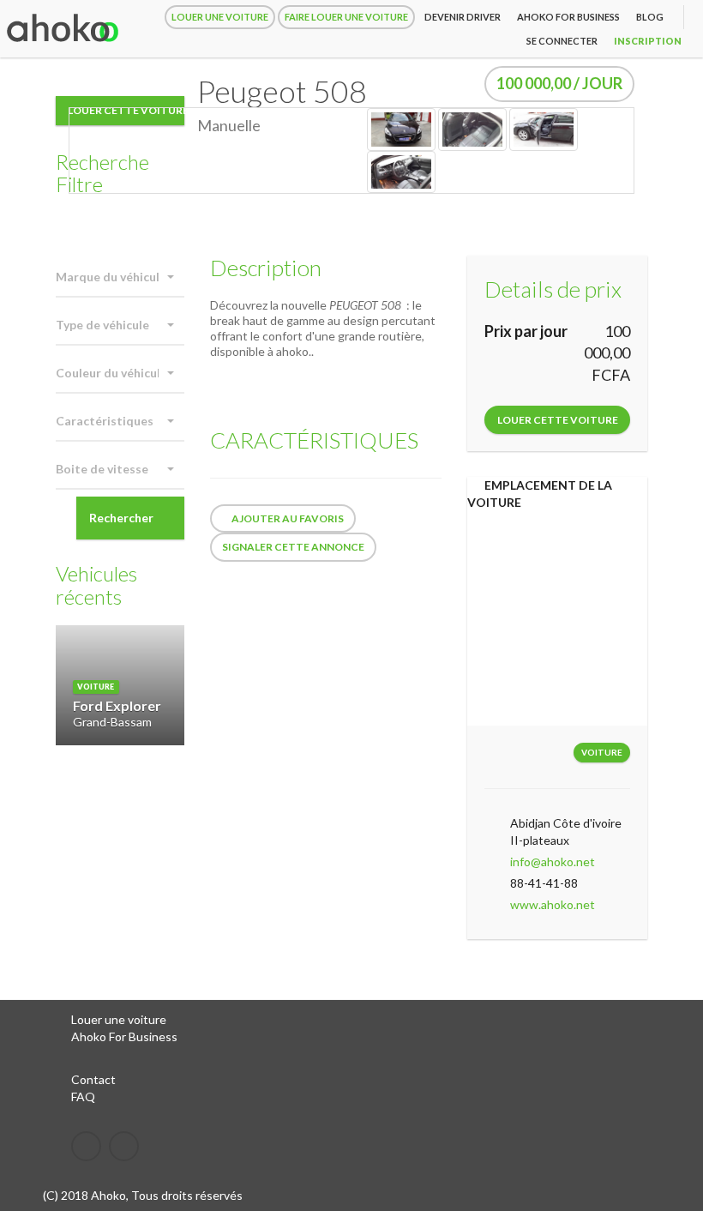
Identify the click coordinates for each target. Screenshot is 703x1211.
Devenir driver (462, 16)
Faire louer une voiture (346, 16)
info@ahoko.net (552, 861)
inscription (648, 40)
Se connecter (562, 40)
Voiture (601, 752)
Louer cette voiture (557, 419)
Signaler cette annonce (293, 546)
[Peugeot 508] (401, 128)
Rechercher (121, 517)
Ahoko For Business (124, 1036)
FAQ (83, 1096)
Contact (93, 1079)
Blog (650, 16)
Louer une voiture (219, 16)
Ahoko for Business (568, 16)
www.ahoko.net (552, 904)
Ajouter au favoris (287, 518)
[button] (120, 278)
